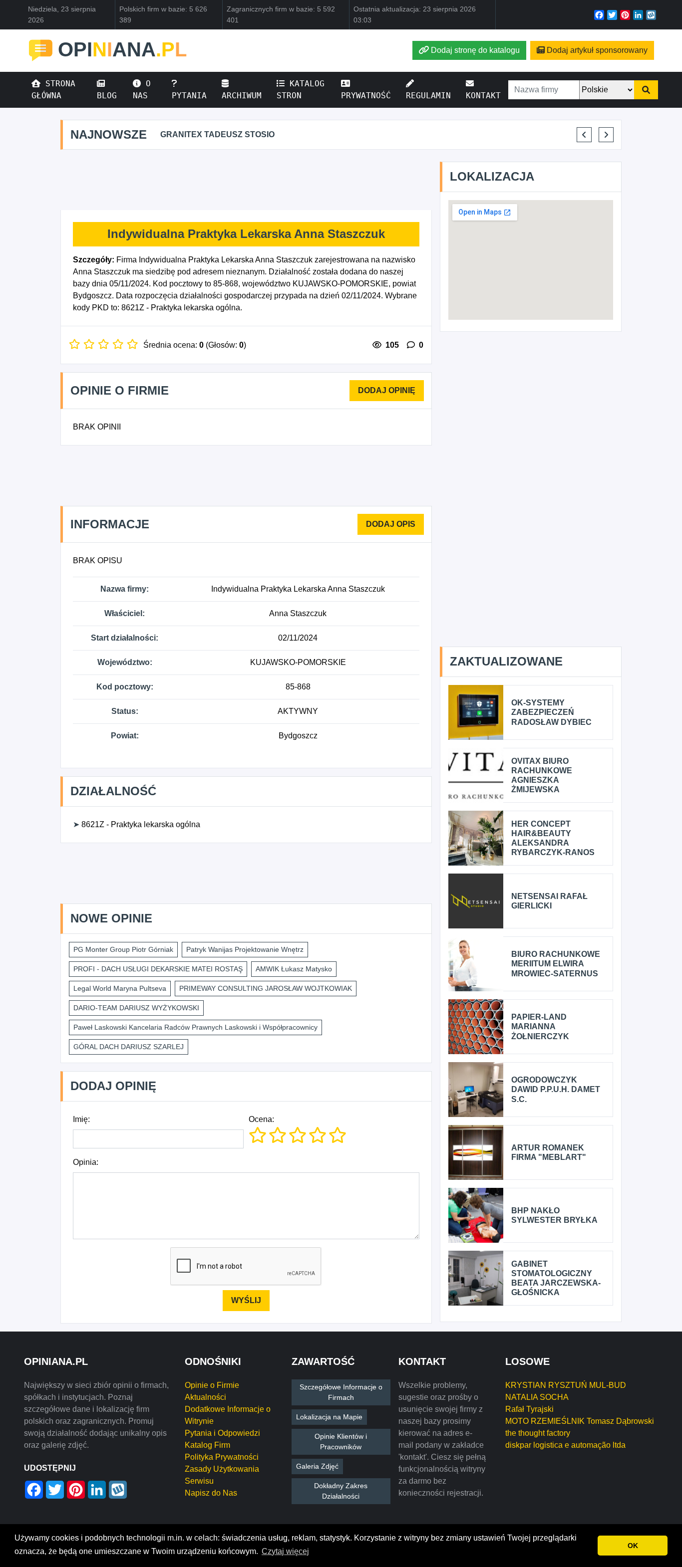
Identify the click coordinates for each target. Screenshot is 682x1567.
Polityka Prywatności (222, 1457)
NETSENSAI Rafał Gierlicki (549, 901)
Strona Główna (53, 89)
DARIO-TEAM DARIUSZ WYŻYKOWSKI (136, 1008)
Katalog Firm (207, 1445)
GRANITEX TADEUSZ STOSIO (217, 134)
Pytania (189, 95)
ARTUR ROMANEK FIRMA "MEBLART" (548, 1152)
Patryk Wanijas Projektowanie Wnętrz (245, 949)
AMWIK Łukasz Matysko (294, 969)
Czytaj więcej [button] (285, 1551)
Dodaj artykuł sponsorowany (597, 50)
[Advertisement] (246, 180)
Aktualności (205, 1397)
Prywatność (366, 95)
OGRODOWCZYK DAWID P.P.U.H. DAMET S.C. (555, 1089)
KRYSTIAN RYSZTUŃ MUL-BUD (565, 1385)
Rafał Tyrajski (529, 1409)
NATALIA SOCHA (537, 1397)
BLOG (107, 95)
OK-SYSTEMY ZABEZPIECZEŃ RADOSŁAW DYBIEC (551, 712)
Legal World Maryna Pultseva (119, 988)
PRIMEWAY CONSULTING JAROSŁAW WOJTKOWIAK (265, 988)
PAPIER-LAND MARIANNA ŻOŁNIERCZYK (540, 1026)
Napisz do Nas (211, 1493)
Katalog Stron (301, 89)
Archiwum (242, 95)
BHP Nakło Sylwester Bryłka (554, 1215)
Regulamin (428, 95)
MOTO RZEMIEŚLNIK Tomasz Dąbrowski (579, 1421)
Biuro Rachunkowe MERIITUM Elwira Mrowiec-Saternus (555, 963)
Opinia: (85, 1162)
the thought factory (537, 1433)
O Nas (142, 89)
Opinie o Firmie (212, 1385)
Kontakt (483, 95)
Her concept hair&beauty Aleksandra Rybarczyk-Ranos (553, 838)
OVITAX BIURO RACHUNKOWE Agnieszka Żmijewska (541, 775)
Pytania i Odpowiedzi (222, 1433)
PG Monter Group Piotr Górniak (123, 949)
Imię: (81, 1119)
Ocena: (261, 1119)
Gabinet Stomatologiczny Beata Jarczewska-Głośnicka (556, 1278)
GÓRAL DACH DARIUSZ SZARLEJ (128, 1047)
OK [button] (633, 1546)
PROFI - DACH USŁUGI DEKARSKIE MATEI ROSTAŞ (158, 969)
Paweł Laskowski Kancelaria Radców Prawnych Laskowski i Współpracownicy (195, 1027)
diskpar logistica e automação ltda (565, 1445)
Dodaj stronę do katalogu (475, 50)
